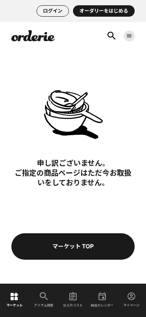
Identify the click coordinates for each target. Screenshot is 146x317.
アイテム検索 (44, 305)
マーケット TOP (73, 246)
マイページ (131, 305)
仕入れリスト (73, 305)
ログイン (52, 11)
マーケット (14, 305)
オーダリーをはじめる (103, 11)
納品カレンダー (102, 305)
